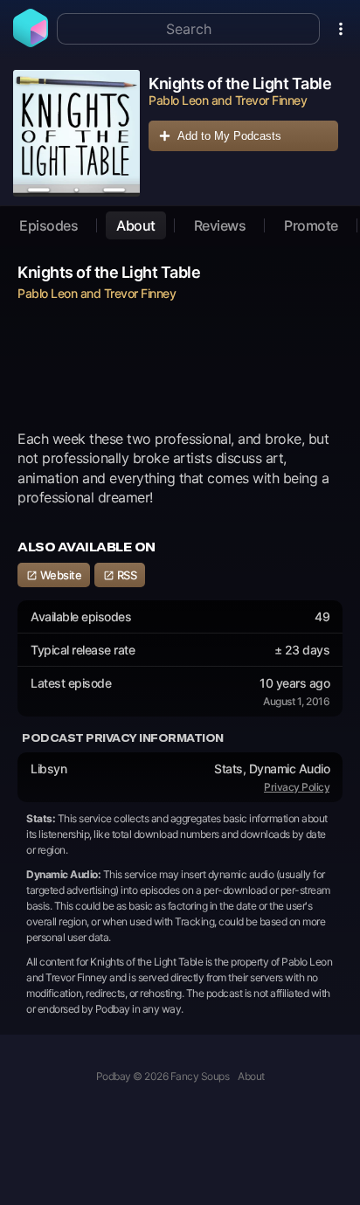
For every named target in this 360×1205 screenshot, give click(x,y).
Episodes (48, 225)
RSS (125, 575)
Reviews (220, 225)
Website (59, 575)
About (136, 225)
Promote (311, 225)
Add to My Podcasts (229, 135)
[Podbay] (30, 42)
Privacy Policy (296, 786)
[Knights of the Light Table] (76, 133)
